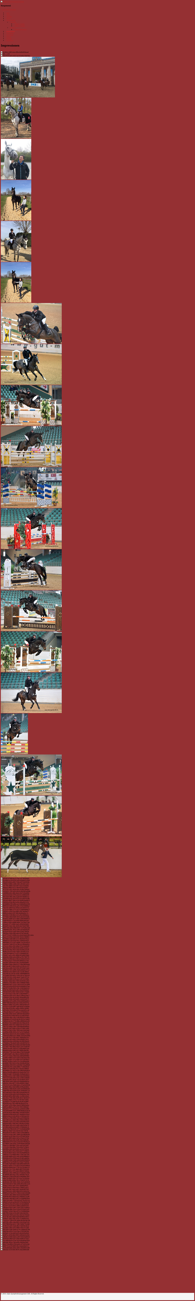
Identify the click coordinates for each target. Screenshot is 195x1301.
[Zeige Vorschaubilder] (8, 50)
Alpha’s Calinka (20, 26)
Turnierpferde (10, 20)
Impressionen (10, 31)
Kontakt (9, 38)
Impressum (9, 40)
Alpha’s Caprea (19, 24)
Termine (9, 16)
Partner (8, 37)
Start (7, 13)
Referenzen (10, 33)
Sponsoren (9, 35)
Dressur (12, 27)
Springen (13, 22)
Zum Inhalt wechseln (9, 9)
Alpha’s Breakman (21, 29)
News (8, 18)
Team (8, 15)
